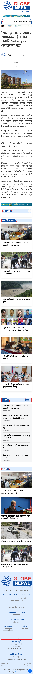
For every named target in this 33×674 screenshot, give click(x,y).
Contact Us (28, 664)
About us (3, 664)
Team (8, 664)
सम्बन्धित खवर (8, 221)
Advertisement (16, 664)
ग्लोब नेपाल (10, 55)
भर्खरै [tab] (5, 400)
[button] (30, 22)
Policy (23, 664)
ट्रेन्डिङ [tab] (27, 400)
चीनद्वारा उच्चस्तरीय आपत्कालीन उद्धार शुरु (16, 541)
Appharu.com (19, 672)
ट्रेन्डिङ (4, 469)
